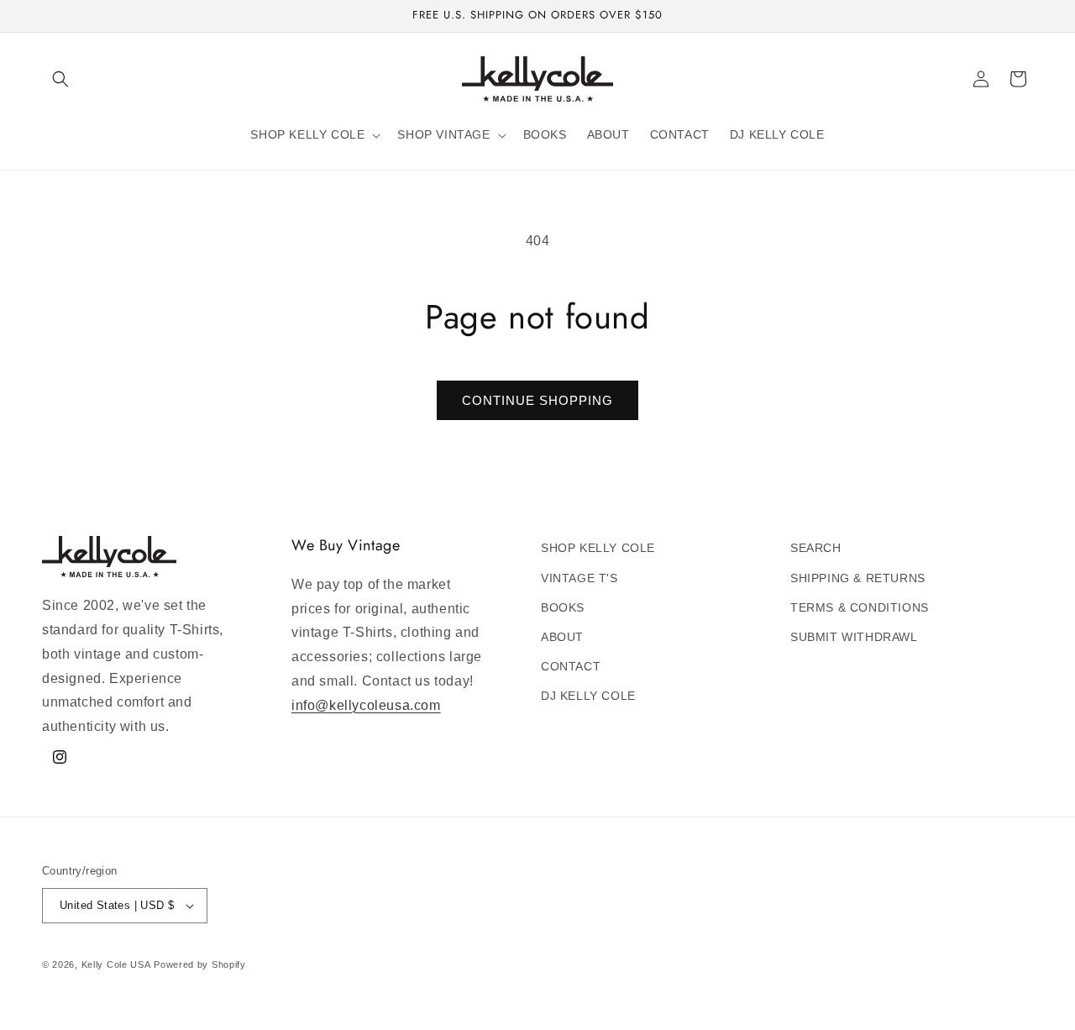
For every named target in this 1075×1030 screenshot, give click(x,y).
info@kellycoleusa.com (366, 705)
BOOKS (563, 607)
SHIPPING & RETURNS (858, 578)
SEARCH (816, 547)
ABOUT (562, 637)
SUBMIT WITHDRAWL (854, 637)
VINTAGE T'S (579, 578)
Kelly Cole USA (116, 964)
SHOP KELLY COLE (598, 547)
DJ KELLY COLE (588, 695)
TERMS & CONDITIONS (859, 607)
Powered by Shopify (200, 964)
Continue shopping (537, 400)
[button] (60, 78)
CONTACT (570, 666)
